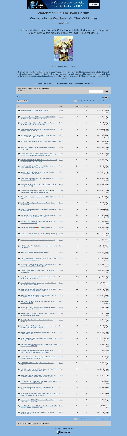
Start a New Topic (22, 101)
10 (103, 101)
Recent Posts (21, 90)
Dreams (45, 88)
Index (30, 88)
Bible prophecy (38, 88)
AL (108, 198)
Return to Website (22, 88)
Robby (107, 112)
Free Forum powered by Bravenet (63, 428)
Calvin (107, 161)
